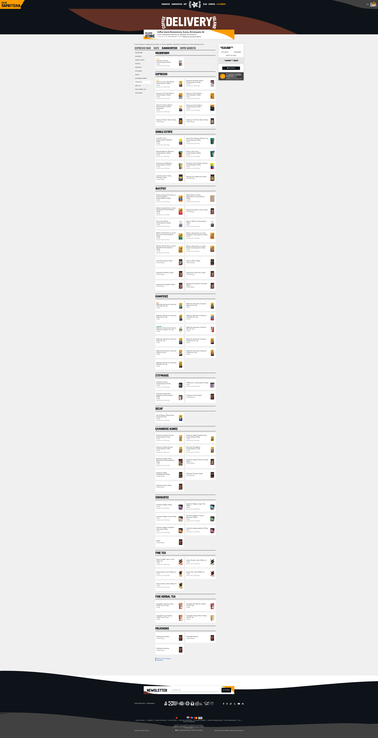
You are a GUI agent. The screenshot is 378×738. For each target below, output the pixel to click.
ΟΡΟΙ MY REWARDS (189, 721)
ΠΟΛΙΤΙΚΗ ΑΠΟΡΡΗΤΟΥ (185, 720)
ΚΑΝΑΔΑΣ (192, 725)
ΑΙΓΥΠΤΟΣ (190, 726)
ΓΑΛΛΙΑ (191, 728)
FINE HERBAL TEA (140, 89)
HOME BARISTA (188, 48)
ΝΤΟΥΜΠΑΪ (199, 725)
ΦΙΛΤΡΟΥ (137, 63)
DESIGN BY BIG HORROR (221, 730)
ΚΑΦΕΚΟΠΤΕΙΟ (169, 48)
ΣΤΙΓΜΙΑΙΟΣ (138, 71)
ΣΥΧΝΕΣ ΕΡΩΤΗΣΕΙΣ (161, 720)
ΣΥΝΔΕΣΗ (231, 68)
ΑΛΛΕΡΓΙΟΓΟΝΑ (140, 720)
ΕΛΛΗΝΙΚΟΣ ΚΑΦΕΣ (141, 78)
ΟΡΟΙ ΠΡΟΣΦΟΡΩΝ (230, 720)
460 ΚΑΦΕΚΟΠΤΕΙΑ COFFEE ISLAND (189, 730)
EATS (156, 48)
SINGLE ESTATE (139, 60)
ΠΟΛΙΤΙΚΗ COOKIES (200, 720)
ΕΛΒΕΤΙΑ (175, 726)
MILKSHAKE (138, 93)
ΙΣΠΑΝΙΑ (196, 726)
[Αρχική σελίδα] (195, 4)
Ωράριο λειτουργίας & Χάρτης (191, 36)
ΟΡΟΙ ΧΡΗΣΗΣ (173, 720)
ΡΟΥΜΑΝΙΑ (183, 726)
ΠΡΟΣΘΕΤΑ (150, 720)
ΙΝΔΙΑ (201, 726)
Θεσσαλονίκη (172, 36)
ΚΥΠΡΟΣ (176, 725)
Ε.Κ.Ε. (239, 720)
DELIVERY (224, 52)
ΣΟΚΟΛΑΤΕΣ (138, 82)
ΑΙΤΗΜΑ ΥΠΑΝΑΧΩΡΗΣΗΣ (215, 720)
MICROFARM (139, 52)
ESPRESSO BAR (143, 48)
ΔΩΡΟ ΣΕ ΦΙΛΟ (231, 55)
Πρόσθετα (159, 660)
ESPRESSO (138, 56)
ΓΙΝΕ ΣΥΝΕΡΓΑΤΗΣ (139, 703)
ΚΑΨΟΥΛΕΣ (138, 67)
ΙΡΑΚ (186, 728)
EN (368, 4)
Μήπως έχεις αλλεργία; (163, 658)
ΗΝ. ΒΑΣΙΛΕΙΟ (184, 725)
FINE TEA (138, 85)
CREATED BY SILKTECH (237, 730)
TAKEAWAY (237, 52)
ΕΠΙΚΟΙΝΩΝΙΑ (150, 703)
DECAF (137, 74)
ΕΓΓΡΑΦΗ (226, 690)
